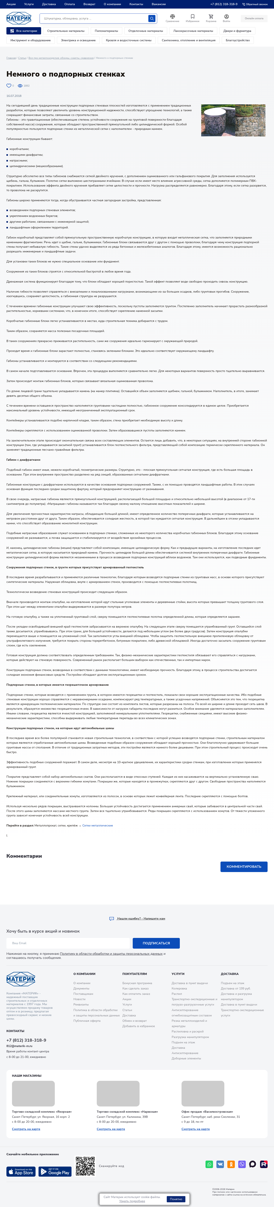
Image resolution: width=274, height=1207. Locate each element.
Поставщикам (83, 994)
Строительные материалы (66, 31)
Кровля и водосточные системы (129, 40)
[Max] (253, 1164)
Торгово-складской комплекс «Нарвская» (127, 1112)
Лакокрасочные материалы (193, 31)
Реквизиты (81, 1005)
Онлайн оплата (254, 18)
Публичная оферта (87, 1021)
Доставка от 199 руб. (236, 988)
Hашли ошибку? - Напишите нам (140, 919)
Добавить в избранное (138, 1026)
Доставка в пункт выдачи (190, 983)
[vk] (220, 1164)
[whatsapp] (209, 1164)
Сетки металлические (97, 825)
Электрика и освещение (78, 40)
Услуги (29, 4)
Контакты (136, 4)
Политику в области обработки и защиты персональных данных (111, 953)
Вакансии (159, 4)
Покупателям (134, 974)
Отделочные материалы (145, 31)
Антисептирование (185, 1053)
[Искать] (151, 18)
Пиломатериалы (106, 31)
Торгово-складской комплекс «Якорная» (42, 1112)
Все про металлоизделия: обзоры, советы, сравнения (61, 58)
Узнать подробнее (132, 1201)
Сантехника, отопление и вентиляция (189, 40)
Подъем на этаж (183, 1042)
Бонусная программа (137, 983)
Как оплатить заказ (136, 994)
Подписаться (156, 943)
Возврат (89, 4)
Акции (11, 4)
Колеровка (179, 988)
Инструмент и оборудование (30, 40)
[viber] (242, 1164)
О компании (112, 4)
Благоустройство (238, 40)
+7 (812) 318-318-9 (223, 4)
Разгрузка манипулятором (190, 1037)
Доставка (49, 4)
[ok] (231, 1164)
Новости (79, 999)
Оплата (69, 4)
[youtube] (264, 1164)
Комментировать (244, 866)
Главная (11, 58)
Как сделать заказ (135, 988)
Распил (177, 994)
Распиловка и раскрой (188, 1031)
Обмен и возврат (134, 1021)
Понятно (176, 1199)
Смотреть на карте (26, 1129)
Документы (81, 988)
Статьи (22, 58)
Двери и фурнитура (237, 31)
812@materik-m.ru (19, 1046)
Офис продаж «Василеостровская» (207, 1112)
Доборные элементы (186, 1058)
